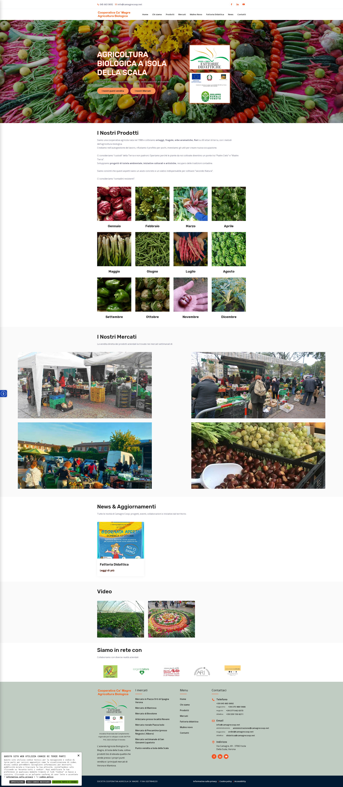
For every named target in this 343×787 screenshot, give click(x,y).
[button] (110, 671)
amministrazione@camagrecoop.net (251, 728)
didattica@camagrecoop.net (240, 735)
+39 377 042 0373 (234, 710)
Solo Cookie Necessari (38, 782)
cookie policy (46, 777)
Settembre (114, 317)
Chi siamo (157, 14)
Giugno (152, 271)
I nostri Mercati (143, 90)
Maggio (114, 271)
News (230, 14)
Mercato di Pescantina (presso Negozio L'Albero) (151, 732)
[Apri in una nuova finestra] (231, 4)
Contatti (241, 14)
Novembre (190, 317)
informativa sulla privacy (19, 777)
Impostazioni (17, 782)
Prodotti (170, 14)
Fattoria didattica (189, 721)
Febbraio (152, 226)
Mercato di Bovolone (146, 713)
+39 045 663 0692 (225, 703)
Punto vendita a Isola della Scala (152, 748)
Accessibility (240, 781)
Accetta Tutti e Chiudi (65, 782)
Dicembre (228, 317)
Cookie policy (225, 781)
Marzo (190, 226)
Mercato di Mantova (145, 707)
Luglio (190, 271)
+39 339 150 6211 (234, 714)
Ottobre (152, 317)
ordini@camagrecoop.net (240, 731)
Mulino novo (186, 727)
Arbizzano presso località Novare (152, 719)
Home (145, 14)
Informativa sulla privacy (205, 781)
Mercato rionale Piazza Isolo (149, 724)
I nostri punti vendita (113, 90)
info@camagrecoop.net (130, 4)
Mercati (182, 14)
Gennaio (114, 226)
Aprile (229, 226)
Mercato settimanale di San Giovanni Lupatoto (149, 741)
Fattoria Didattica (215, 14)
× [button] (78, 755)
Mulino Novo (196, 14)
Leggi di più (107, 570)
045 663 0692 (106, 4)
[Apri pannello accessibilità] (3, 393)
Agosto (228, 271)
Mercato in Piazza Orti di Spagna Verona (152, 701)
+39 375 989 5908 (236, 706)
